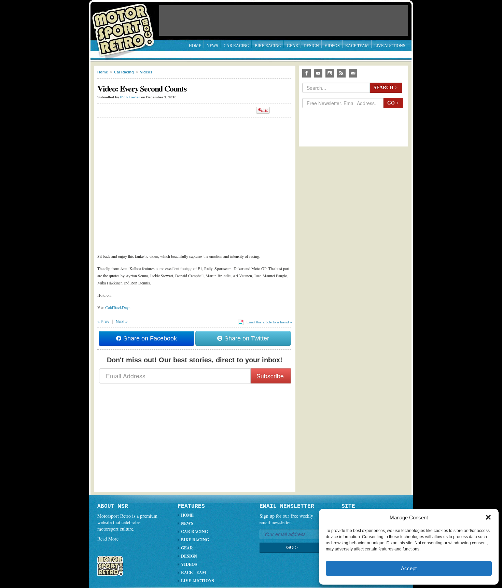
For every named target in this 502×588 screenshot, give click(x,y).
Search (386, 87)
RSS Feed (341, 73)
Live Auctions (389, 45)
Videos (332, 45)
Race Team (357, 45)
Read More (107, 538)
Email (353, 73)
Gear (292, 45)
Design (311, 45)
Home (195, 45)
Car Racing (236, 45)
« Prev (103, 321)
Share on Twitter (246, 338)
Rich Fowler (130, 97)
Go (393, 103)
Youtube (318, 73)
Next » (122, 321)
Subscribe (270, 376)
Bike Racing (268, 45)
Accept (409, 568)
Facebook (306, 73)
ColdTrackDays (117, 307)
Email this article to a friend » (269, 322)
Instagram (329, 73)
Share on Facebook (149, 338)
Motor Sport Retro (126, 25)
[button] (488, 517)
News (212, 45)
